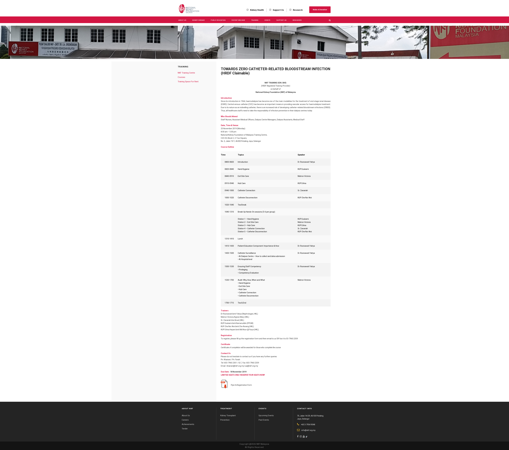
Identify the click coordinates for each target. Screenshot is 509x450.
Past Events (264, 420)
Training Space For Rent (188, 81)
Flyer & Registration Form (241, 385)
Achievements (188, 424)
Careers (185, 420)
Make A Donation (320, 10)
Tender (185, 428)
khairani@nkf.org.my (235, 366)
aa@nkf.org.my (251, 366)
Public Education (218, 20)
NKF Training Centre (186, 73)
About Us (182, 20)
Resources (297, 20)
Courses (181, 77)
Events (267, 20)
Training (254, 20)
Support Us (282, 20)
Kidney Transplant (228, 415)
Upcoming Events (266, 415)
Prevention (225, 420)
